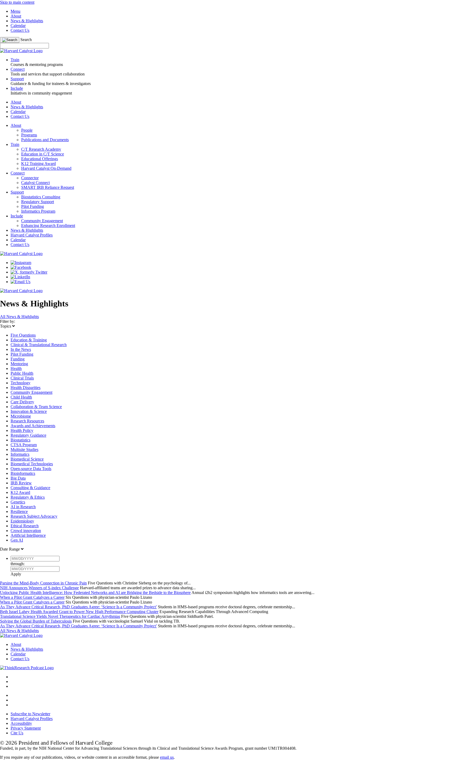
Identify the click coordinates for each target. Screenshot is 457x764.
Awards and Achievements (33, 425)
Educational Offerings (39, 159)
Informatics (20, 454)
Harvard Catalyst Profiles (32, 235)
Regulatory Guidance (28, 435)
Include (17, 216)
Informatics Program (38, 211)
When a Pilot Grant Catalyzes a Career (32, 597)
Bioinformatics (23, 473)
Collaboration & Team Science (36, 406)
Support (17, 192)
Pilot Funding (32, 206)
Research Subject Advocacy (34, 516)
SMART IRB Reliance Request (47, 187)
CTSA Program (24, 445)
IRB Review (21, 483)
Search (26, 39)
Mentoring (19, 363)
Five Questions (23, 335)
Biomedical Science (27, 459)
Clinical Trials (22, 378)
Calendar (18, 25)
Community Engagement (42, 220)
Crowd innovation (26, 530)
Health (16, 368)
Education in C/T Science (42, 154)
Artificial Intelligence (28, 535)
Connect (18, 173)
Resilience (19, 511)
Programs (29, 135)
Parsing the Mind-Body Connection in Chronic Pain (43, 583)
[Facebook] (21, 267)
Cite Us (17, 733)
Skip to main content (17, 2)
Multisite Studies (24, 449)
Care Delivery (22, 402)
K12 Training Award (38, 163)
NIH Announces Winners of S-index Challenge (39, 588)
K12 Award (20, 492)
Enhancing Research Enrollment (48, 225)
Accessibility (21, 723)
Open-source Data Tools (31, 468)
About (16, 16)
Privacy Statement (26, 728)
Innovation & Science (29, 411)
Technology (20, 383)
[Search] (9, 40)
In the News (21, 349)
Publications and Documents (45, 139)
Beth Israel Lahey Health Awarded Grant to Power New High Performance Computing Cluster (79, 611)
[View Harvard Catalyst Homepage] (21, 50)
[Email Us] (20, 281)
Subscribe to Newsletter (30, 714)
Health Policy (22, 430)
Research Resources (27, 421)
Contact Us (20, 30)
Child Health (21, 397)
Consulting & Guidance (30, 487)
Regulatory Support (37, 201)
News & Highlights (27, 21)
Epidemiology (22, 521)
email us (167, 757)
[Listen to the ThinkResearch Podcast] (27, 667)
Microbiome (21, 416)
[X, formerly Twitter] (29, 272)
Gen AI (17, 540)
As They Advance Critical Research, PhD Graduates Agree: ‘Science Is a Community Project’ (78, 607)
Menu (15, 11)
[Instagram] (21, 262)
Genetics (18, 502)
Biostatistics (20, 440)
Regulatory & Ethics (28, 497)
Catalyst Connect (35, 182)
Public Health (22, 373)
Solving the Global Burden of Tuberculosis (36, 621)
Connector (30, 178)
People (27, 130)
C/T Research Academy (41, 149)
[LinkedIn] (20, 277)
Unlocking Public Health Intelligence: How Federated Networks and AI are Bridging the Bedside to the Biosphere (95, 592)
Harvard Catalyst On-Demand (46, 168)
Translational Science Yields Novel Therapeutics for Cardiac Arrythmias (60, 616)
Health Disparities (25, 387)
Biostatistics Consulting (40, 197)
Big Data (18, 478)
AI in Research (23, 506)
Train (15, 144)
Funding (18, 359)
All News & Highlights (19, 316)
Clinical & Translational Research (39, 344)
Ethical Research (25, 526)
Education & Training (29, 340)
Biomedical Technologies (32, 464)
